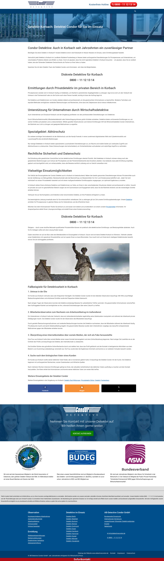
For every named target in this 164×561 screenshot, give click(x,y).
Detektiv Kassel (71, 536)
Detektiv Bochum (72, 521)
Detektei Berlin (71, 516)
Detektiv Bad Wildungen (72, 380)
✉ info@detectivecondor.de (116, 533)
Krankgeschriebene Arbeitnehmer (39, 516)
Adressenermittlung (34, 543)
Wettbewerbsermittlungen (36, 535)
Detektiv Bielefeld (72, 519)
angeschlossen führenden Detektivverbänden (119, 521)
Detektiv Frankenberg (102, 380)
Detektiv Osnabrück (72, 541)
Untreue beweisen (34, 526)
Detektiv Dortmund (72, 526)
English (106, 524)
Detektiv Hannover (72, 534)
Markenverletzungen (34, 538)
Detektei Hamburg (72, 531)
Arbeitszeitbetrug (33, 521)
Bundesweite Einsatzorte (112, 516)
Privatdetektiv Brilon (87, 380)
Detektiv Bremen (71, 524)
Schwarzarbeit (32, 524)
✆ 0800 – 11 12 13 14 (114, 538)
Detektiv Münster (71, 539)
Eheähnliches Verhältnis (36, 540)
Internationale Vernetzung (113, 519)
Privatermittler (110, 207)
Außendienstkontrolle (35, 519)
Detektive (129, 199)
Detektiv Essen (71, 529)
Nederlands (108, 526)
